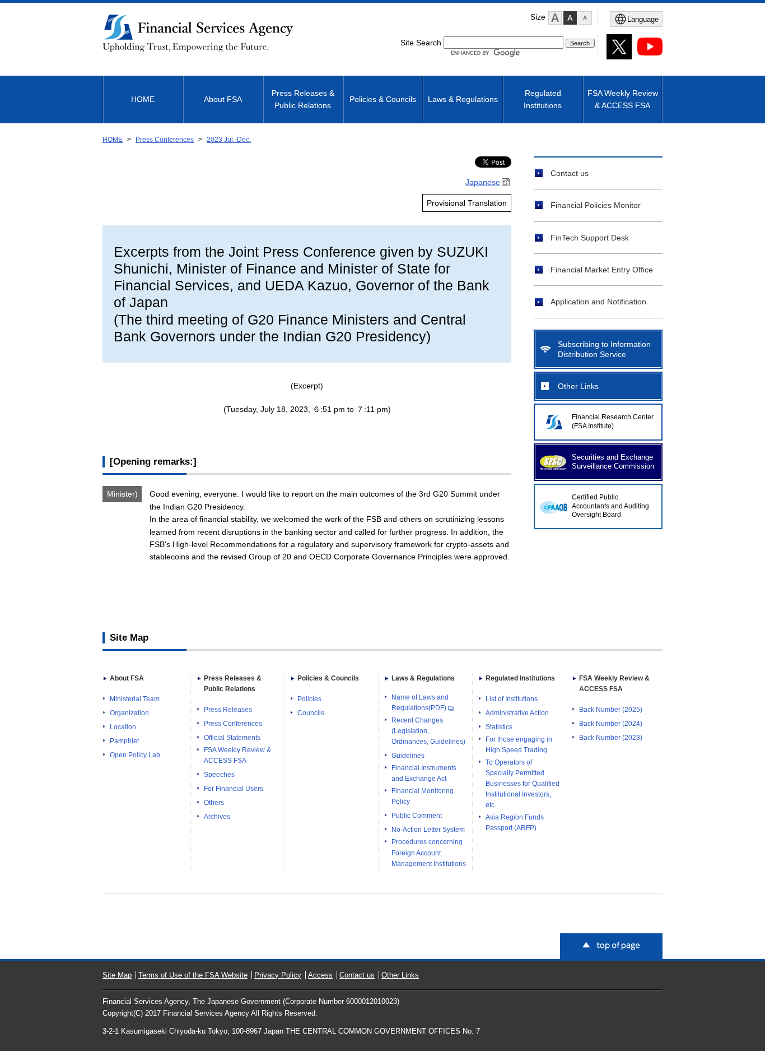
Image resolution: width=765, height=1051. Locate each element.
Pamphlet (124, 741)
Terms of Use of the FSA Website (193, 975)
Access (320, 975)
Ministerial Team (135, 699)
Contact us (570, 173)
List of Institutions (512, 699)
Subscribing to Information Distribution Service (604, 349)
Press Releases (228, 710)
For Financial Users (233, 789)
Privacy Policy (277, 975)
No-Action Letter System (428, 830)
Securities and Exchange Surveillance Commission (613, 461)
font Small (585, 18)
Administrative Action (517, 713)
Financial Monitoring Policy (422, 796)
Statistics (499, 727)
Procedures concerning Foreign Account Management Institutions (428, 852)
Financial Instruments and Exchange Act (423, 773)
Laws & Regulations (463, 99)
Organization (129, 713)
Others (214, 803)
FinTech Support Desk (590, 237)
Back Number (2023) (610, 738)
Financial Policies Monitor (596, 205)
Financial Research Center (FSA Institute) (613, 421)
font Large (555, 18)
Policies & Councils (382, 99)
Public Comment (416, 815)
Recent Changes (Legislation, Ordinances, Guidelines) (428, 731)
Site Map (117, 975)
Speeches (219, 775)
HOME (143, 99)
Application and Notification (598, 301)
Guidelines (408, 756)
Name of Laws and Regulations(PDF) (420, 702)
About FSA (223, 99)
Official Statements (232, 738)
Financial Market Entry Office (602, 269)
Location (123, 727)
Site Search (420, 42)
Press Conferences (165, 139)
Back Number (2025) (610, 710)
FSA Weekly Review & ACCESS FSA (622, 99)
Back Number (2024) (610, 724)
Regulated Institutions (543, 99)
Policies (309, 699)
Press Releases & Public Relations (303, 99)
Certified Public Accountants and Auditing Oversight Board (610, 506)
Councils (310, 713)
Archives (217, 817)
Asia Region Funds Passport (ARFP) (515, 822)
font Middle (570, 18)
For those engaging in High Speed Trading (519, 744)
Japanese (482, 182)
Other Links (578, 386)
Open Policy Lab (135, 755)
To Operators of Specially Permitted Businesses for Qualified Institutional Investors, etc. (522, 783)
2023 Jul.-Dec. (229, 139)
